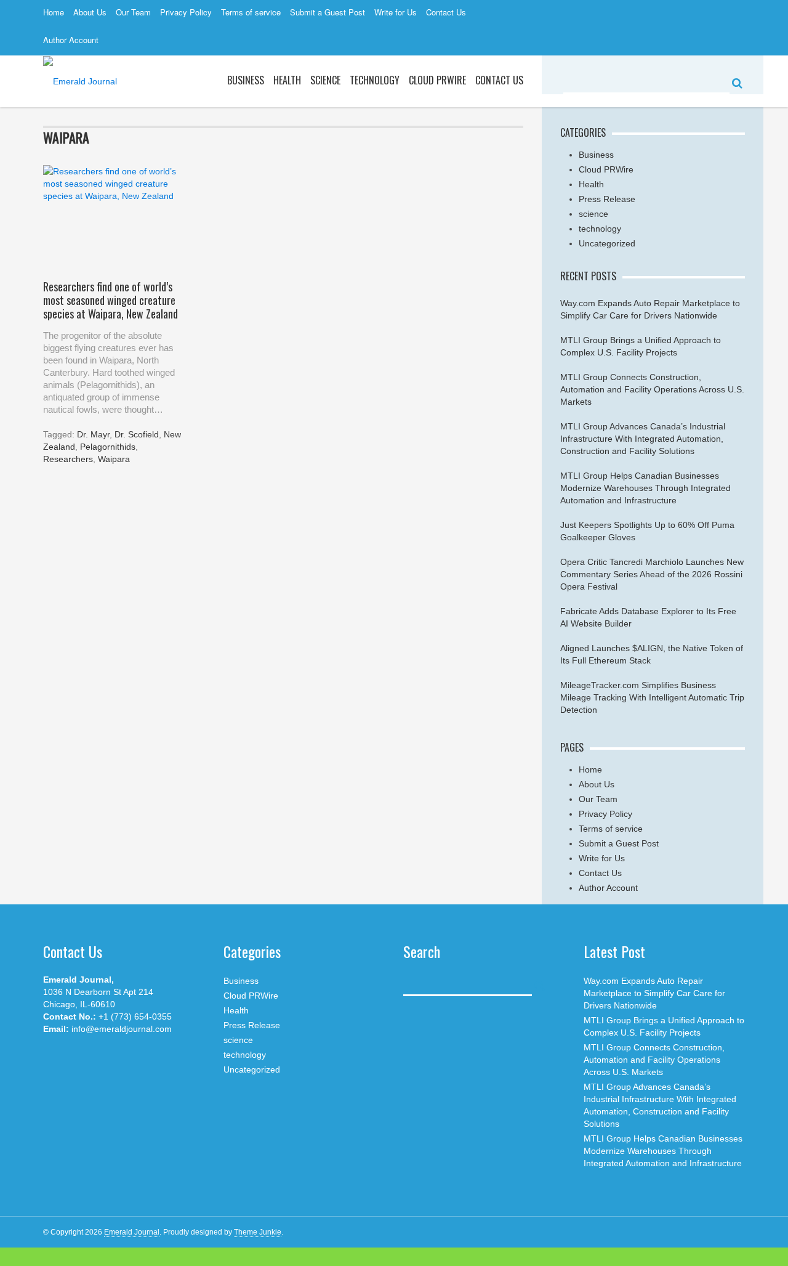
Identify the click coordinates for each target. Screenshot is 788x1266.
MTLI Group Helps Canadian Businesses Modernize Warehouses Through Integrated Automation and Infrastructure (645, 488)
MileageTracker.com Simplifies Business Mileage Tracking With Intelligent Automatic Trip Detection (652, 697)
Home (53, 12)
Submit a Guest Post (327, 12)
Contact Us (446, 12)
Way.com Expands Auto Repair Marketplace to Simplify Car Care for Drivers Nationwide (654, 993)
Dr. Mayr (93, 434)
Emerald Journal (131, 1232)
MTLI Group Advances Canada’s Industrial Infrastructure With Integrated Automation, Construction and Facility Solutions (642, 438)
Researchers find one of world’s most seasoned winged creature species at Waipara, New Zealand (110, 300)
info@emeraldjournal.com (121, 1029)
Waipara (114, 459)
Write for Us (395, 12)
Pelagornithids (107, 447)
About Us (90, 12)
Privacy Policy (186, 12)
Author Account (70, 40)
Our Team (133, 12)
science (325, 80)
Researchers (68, 459)
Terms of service (251, 12)
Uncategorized (607, 243)
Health (287, 80)
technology (600, 228)
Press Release (607, 199)
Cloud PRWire (437, 80)
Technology (375, 80)
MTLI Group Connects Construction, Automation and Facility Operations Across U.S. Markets (652, 389)
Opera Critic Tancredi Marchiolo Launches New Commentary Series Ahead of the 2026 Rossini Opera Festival (652, 574)
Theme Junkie (257, 1232)
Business (245, 80)
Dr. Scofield (137, 434)
